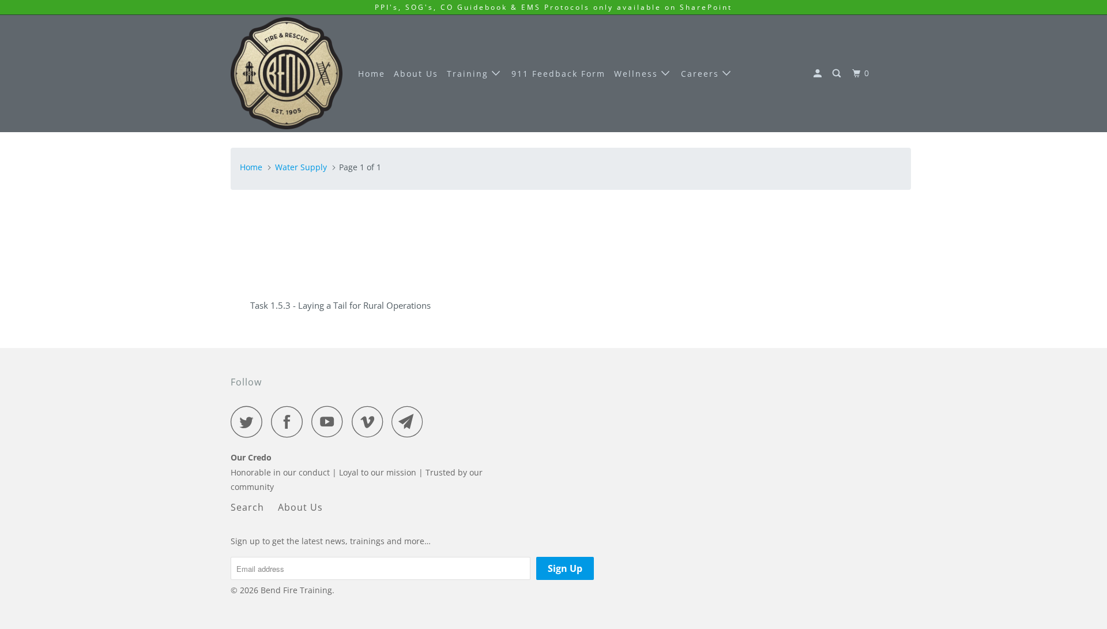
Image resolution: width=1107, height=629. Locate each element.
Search (247, 507)
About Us (416, 73)
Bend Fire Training (296, 590)
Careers (701, 73)
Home (371, 73)
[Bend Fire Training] (286, 73)
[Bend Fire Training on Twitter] (250, 421)
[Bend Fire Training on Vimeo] (370, 421)
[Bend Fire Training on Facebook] (290, 421)
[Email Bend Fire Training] (410, 421)
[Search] (838, 73)
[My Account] (819, 73)
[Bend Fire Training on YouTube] (330, 421)
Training (469, 73)
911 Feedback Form (558, 73)
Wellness (637, 73)
